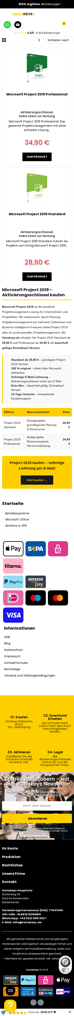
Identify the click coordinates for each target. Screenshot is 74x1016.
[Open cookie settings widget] (10, 991)
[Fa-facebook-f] (33, 1002)
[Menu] (4, 13)
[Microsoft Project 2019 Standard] (37, 188)
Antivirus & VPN (16, 526)
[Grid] (4, 40)
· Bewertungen (37, 33)
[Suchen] (55, 25)
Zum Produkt (37, 157)
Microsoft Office (17, 519)
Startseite (12, 503)
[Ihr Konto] (70, 25)
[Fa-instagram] (41, 1002)
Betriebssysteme (17, 513)
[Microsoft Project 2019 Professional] (37, 68)
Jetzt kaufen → (37, 480)
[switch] (65, 970)
